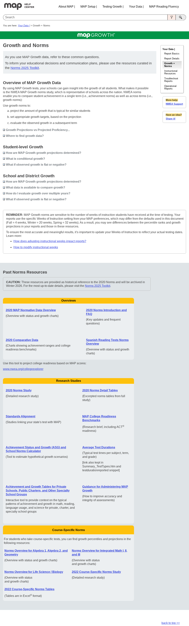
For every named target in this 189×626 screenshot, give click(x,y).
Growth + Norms (169, 64)
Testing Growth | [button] (112, 6)
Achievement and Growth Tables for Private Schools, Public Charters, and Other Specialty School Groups (38, 490)
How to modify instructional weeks (35, 247)
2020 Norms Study (19, 390)
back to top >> (170, 623)
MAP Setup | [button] (88, 6)
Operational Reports (170, 87)
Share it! (170, 118)
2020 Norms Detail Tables (100, 390)
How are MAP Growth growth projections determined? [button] (43, 152)
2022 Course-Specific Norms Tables (29, 589)
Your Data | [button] (136, 6)
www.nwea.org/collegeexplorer (23, 369)
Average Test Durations (98, 447)
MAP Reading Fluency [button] (164, 6)
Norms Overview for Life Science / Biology (33, 571)
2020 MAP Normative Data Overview (31, 310)
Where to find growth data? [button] (25, 135)
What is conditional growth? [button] (25, 158)
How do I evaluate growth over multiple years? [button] (38, 193)
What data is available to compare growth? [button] (35, 187)
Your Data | (24, 25)
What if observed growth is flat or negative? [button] (36, 164)
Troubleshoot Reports (171, 79)
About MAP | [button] (67, 6)
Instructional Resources (170, 72)
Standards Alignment (20, 416)
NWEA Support (174, 104)
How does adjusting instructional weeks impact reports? (49, 241)
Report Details (171, 58)
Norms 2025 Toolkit (25, 68)
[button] (171, 17)
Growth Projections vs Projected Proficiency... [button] (38, 130)
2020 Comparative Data (22, 340)
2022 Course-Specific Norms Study (96, 571)
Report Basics (171, 53)
